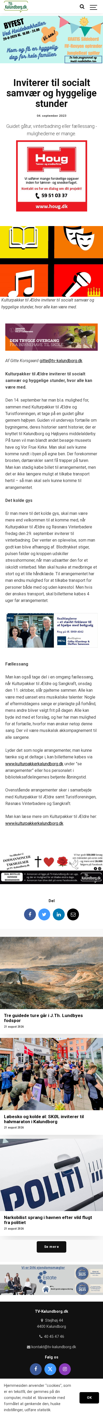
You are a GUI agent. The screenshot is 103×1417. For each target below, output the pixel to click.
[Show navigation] (93, 6)
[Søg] (81, 6)
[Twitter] (44, 914)
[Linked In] (59, 914)
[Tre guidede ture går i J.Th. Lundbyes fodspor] (51, 973)
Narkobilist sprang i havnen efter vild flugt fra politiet (48, 1220)
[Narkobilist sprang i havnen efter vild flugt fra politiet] (51, 1175)
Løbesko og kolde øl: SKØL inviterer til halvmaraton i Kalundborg (44, 1119)
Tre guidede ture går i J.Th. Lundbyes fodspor (43, 1018)
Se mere (51, 1247)
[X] (50, 1369)
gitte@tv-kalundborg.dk (61, 360)
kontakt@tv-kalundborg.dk (53, 1347)
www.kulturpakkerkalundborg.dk (34, 763)
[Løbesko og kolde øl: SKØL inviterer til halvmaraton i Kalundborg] (51, 1074)
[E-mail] (73, 914)
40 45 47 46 (53, 1336)
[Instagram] (65, 1369)
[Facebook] (30, 914)
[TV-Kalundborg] (16, 6)
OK (89, 1398)
